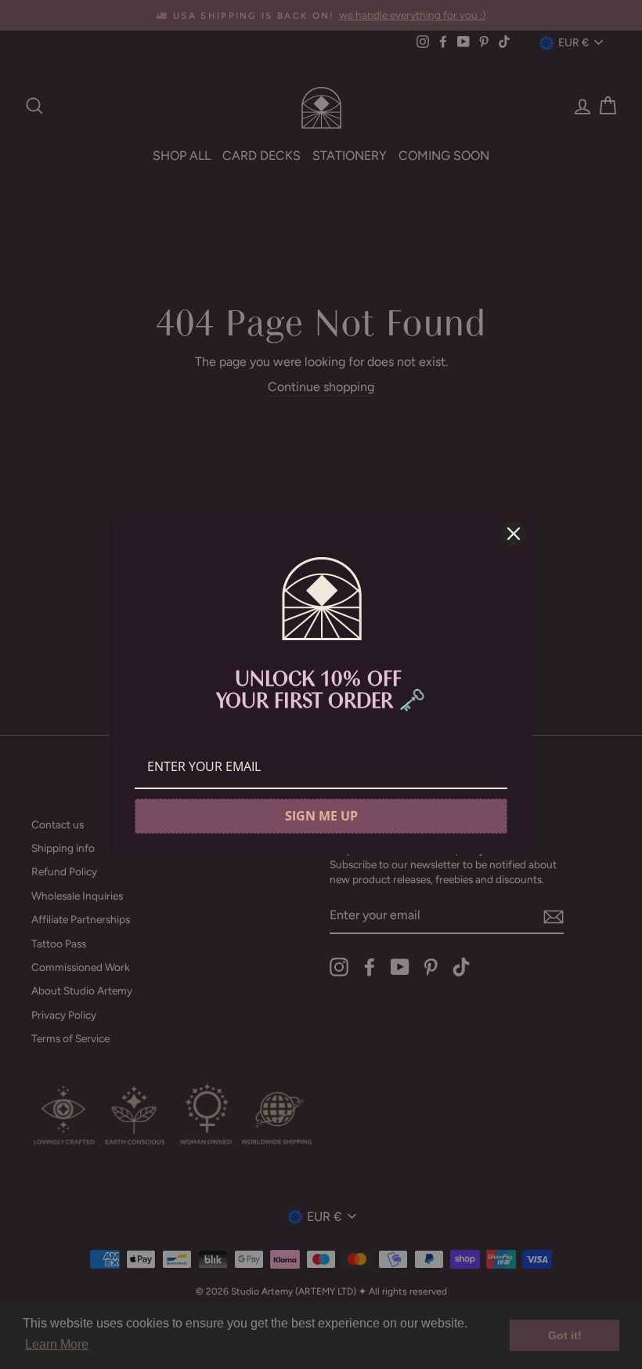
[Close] (513, 533)
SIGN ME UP (321, 815)
